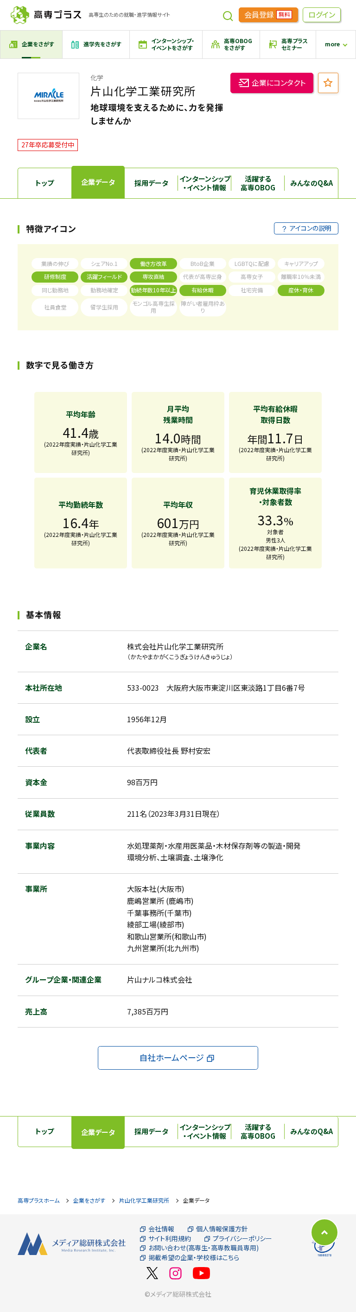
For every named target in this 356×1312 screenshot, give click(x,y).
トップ (44, 183)
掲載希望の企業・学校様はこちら (193, 1257)
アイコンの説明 (310, 228)
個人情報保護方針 (222, 1228)
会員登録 (267, 14)
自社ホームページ (171, 1057)
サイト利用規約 (169, 1238)
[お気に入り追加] (328, 83)
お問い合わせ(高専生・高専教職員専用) (203, 1247)
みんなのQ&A (311, 183)
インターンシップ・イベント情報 (204, 183)
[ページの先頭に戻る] (324, 1232)
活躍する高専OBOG (258, 183)
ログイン (321, 14)
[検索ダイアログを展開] (228, 15)
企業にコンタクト (278, 82)
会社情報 (161, 1228)
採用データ (151, 183)
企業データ (98, 182)
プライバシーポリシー (242, 1238)
